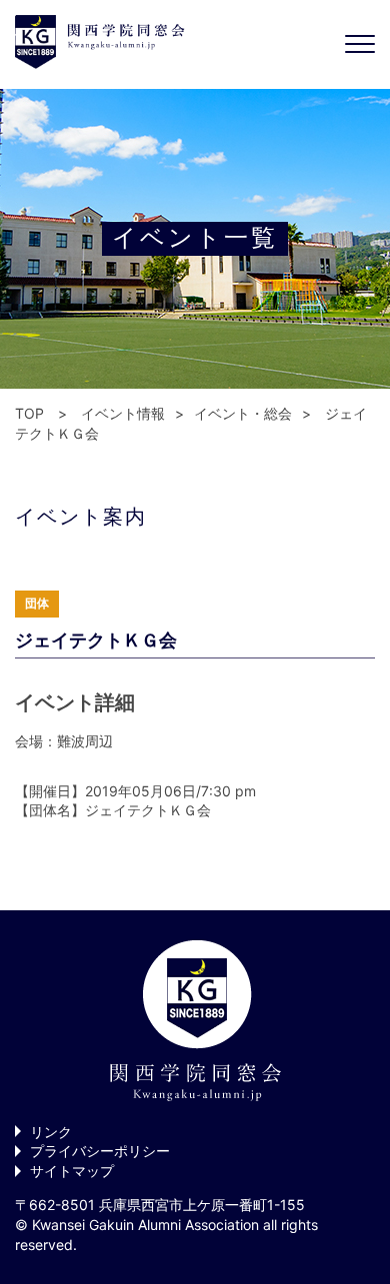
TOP (29, 413)
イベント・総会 (243, 413)
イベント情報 (123, 413)
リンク (51, 1131)
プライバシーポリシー (100, 1150)
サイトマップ (72, 1170)
